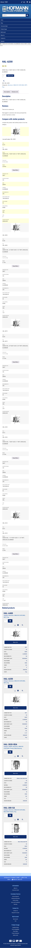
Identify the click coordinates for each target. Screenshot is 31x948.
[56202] (10, 815)
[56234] (10, 686)
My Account (3, 32)
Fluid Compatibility (15, 929)
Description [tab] (7, 91)
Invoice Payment (15, 896)
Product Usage (4, 29)
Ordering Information (15, 898)
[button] (15, 625)
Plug (22, 43)
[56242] (10, 621)
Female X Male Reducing (16, 748)
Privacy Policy (15, 900)
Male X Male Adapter (8, 811)
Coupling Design (15, 927)
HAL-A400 (8, 613)
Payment (2, 41)
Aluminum (17, 43)
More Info (15, 642)
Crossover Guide (4, 26)
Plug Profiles (15, 931)
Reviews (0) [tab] (15, 91)
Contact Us (3, 38)
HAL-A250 (8, 679)
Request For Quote (15, 912)
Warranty (15, 904)
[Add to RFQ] (18, 625)
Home (2, 20)
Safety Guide (15, 935)
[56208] (10, 752)
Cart (15, 921)
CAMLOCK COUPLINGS (7, 43)
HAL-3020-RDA (10, 744)
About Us (3, 35)
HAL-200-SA (9, 807)
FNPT (26, 43)
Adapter (10, 746)
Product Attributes (15, 933)
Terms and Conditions (15, 902)
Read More (15, 170)
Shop (2, 23)
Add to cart (10, 75)
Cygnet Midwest (17, 945)
